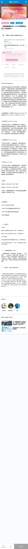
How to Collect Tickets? (12, 59)
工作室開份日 (21, 64)
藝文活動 (13, 64)
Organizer (3, 547)
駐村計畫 (13, 67)
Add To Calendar (8, 43)
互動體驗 (7, 64)
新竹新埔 (7, 67)
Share (24, 5)
